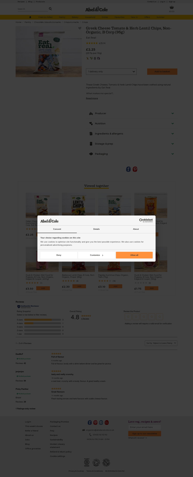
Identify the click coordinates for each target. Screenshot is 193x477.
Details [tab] (96, 229)
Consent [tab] (57, 229)
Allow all (134, 255)
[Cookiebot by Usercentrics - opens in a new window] (141, 220)
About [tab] (136, 229)
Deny (58, 255)
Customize (95, 255)
